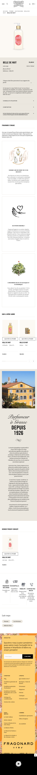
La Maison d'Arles (9, 728)
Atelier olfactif (8, 720)
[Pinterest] (19, 747)
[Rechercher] (7, 4)
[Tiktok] (21, 747)
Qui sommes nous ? (24, 678)
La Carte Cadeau (8, 717)
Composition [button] (7, 107)
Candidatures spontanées (26, 715)
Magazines (22, 689)
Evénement (22, 686)
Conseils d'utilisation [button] (10, 100)
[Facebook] (16, 747)
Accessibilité (22, 724)
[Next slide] (33, 361)
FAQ (5, 678)
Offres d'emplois (23, 719)
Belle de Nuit (7, 625)
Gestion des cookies (9, 702)
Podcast (21, 692)
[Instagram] (13, 747)
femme (6, 621)
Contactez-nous (23, 698)
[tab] (18, 101)
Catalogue (21, 695)
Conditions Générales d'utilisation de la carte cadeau (10, 692)
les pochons (17, 621)
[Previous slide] (29, 361)
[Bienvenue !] (18, 3)
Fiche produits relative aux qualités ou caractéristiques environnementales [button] (16, 114)
